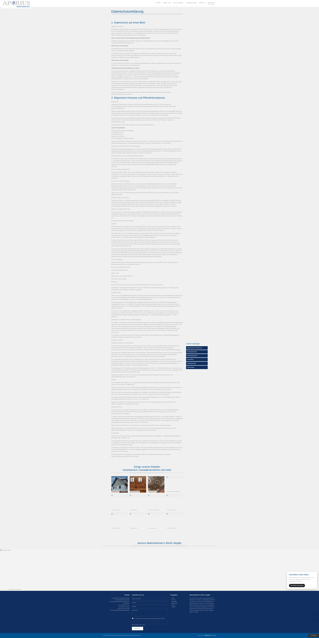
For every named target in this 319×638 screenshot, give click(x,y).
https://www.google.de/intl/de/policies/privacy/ (125, 456)
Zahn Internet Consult (134, 635)
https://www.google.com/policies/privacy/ (144, 430)
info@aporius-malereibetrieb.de (121, 610)
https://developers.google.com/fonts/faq (158, 428)
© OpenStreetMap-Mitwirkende (14, 589)
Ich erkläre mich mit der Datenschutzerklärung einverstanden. (149, 618)
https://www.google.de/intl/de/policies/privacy (124, 404)
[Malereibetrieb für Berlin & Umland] (16, 8)
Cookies (313, 635)
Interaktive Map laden (296, 585)
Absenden (137, 628)
